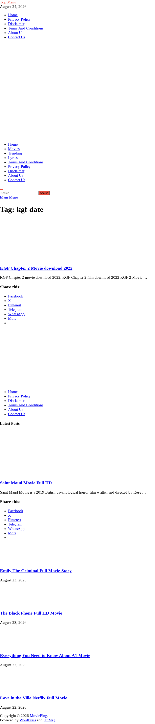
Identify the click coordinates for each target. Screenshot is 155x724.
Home (13, 15)
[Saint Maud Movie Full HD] (35, 473)
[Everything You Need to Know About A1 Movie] (13, 646)
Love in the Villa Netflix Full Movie (33, 697)
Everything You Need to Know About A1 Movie (45, 655)
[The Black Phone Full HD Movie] (13, 604)
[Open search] (1, 189)
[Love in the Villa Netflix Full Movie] (13, 688)
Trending (15, 153)
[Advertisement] (77, 110)
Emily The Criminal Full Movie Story (36, 570)
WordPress (28, 720)
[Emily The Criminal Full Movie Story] (13, 561)
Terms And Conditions (25, 28)
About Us (15, 32)
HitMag (50, 720)
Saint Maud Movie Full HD (26, 482)
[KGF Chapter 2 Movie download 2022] (77, 240)
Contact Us (16, 37)
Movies (14, 149)
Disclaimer (16, 24)
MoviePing (38, 715)
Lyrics (13, 158)
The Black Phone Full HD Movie (31, 613)
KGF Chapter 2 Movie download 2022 (36, 268)
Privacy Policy (19, 19)
